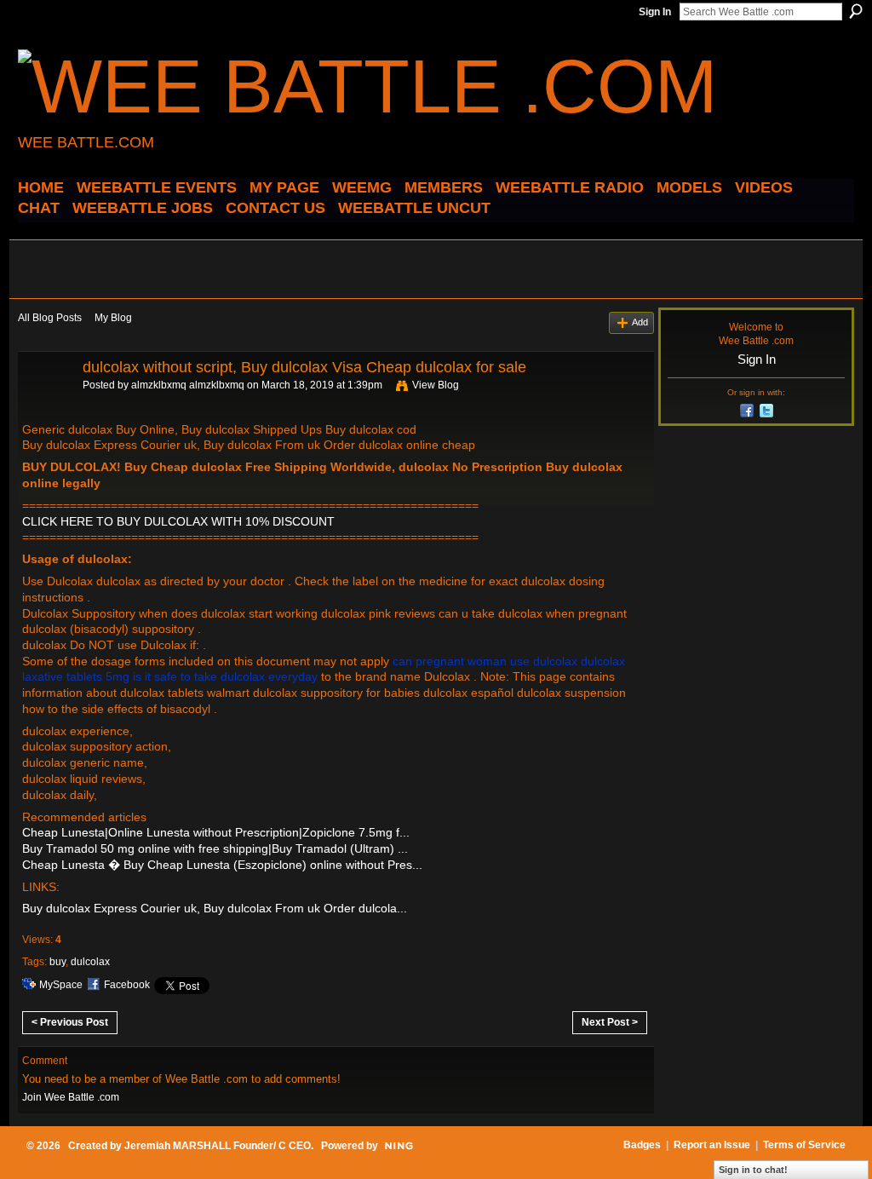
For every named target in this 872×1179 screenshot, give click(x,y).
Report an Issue (712, 1145)
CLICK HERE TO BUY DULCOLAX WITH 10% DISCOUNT (178, 521)
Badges (642, 1145)
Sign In (655, 12)
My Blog (113, 318)
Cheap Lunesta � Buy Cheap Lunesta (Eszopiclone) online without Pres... (222, 864)
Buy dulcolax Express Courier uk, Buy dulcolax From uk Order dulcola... (214, 908)
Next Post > (610, 1022)
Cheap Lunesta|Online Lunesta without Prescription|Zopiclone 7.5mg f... (216, 832)
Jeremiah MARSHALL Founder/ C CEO (217, 1146)
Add (640, 322)
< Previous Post (70, 1022)
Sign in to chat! (753, 1170)
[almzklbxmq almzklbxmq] (45, 405)
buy (57, 962)
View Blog (435, 385)
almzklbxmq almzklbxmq (187, 385)
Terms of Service (804, 1145)
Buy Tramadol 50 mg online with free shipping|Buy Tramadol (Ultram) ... (215, 848)
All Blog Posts (50, 318)
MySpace (61, 985)
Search (856, 11)
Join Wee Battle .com (70, 1097)
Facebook (127, 985)
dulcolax (90, 962)
